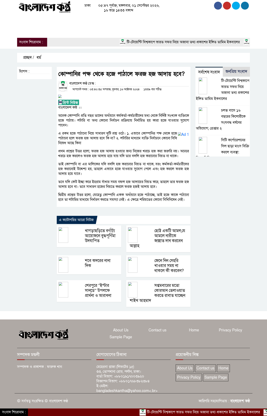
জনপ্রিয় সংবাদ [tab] (236, 71)
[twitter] (227, 6)
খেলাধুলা (142, 19)
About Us (120, 330)
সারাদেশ (100, 19)
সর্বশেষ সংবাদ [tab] (209, 72)
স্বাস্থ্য (182, 19)
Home (194, 330)
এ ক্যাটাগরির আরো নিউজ (76, 220)
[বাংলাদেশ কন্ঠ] (44, 6)
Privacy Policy (230, 330)
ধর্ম (155, 19)
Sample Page (121, 337)
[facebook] (218, 6)
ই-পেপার (42, 30)
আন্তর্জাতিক (123, 19)
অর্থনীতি (83, 19)
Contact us (157, 330)
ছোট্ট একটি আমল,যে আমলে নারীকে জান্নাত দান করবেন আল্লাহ (157, 238)
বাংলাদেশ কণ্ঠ (240, 401)
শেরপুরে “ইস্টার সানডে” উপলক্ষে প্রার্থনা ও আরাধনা (98, 290)
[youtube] (245, 6)
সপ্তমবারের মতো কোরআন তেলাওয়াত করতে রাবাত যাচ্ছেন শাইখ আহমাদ (157, 293)
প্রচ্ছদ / (28, 57)
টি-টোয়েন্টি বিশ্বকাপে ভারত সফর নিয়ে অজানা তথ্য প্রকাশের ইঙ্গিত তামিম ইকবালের (175, 42)
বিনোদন (167, 19)
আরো (23, 30)
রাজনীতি (52, 19)
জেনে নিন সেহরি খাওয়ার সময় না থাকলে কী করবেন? (169, 266)
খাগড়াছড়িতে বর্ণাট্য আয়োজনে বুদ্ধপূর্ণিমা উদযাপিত (100, 236)
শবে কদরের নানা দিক (98, 263)
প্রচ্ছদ (23, 19)
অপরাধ (68, 19)
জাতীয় (36, 19)
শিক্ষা (193, 19)
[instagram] (236, 6)
